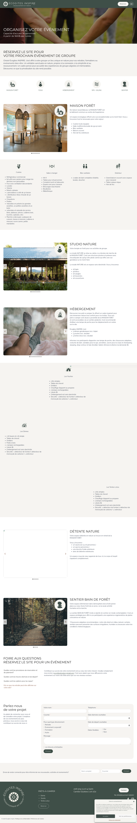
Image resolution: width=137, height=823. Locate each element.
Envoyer (48, 751)
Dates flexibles (93, 730)
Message (47, 736)
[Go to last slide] (5, 128)
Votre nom (47, 708)
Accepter (105, 816)
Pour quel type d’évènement (54, 722)
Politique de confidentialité (114, 820)
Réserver (123, 4)
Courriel (46, 715)
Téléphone (92, 708)
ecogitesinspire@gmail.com (64, 673)
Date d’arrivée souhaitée (97, 715)
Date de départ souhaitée (97, 722)
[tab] (31, 153)
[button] (134, 801)
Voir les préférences (125, 816)
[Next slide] (65, 128)
